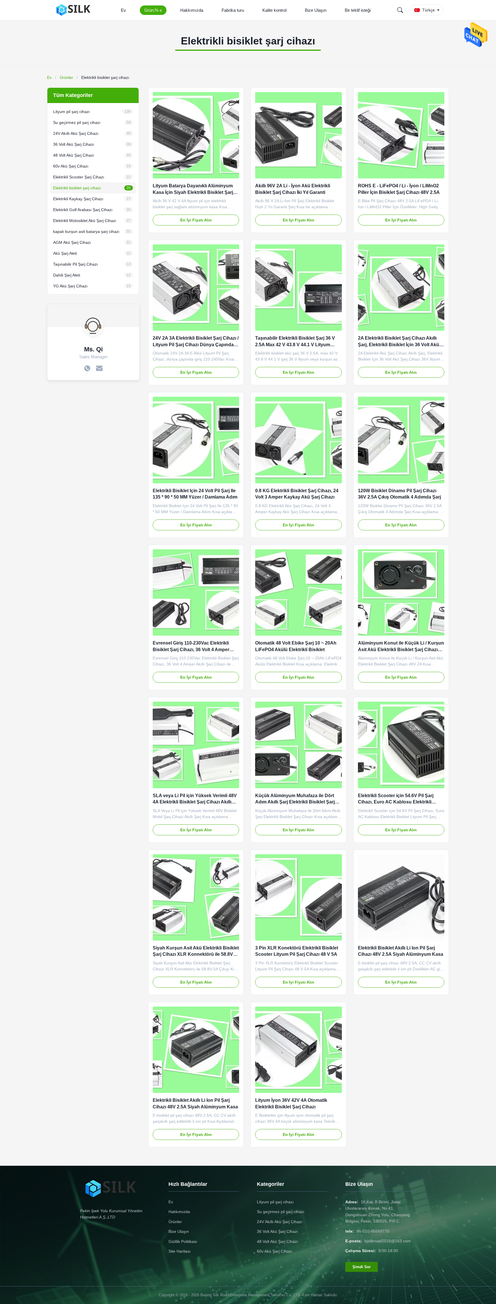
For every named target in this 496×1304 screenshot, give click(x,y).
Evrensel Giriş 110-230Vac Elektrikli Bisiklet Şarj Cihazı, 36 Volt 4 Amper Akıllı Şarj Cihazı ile (191, 649)
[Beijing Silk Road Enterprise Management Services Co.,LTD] (75, 10)
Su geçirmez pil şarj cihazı (280, 1211)
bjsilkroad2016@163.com (388, 1241)
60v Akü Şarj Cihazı (274, 1251)
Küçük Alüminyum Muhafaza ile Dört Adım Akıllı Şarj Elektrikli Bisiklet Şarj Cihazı (295, 802)
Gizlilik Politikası (182, 1241)
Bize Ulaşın (315, 10)
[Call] (87, 369)
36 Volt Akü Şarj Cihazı (277, 1231)
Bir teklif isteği (358, 10)
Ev (123, 10)
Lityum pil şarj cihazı (275, 1202)
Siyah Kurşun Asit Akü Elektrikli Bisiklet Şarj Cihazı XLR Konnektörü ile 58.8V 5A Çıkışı (196, 954)
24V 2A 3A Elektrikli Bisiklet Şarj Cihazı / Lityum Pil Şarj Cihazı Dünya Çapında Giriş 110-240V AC (196, 344)
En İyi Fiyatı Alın (196, 220)
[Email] (99, 369)
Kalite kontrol (274, 10)
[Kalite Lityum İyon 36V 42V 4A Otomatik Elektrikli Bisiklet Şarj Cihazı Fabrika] (298, 1050)
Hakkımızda (191, 10)
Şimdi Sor (361, 1267)
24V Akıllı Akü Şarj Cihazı (279, 1221)
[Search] (400, 10)
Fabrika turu (233, 10)
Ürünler (66, 77)
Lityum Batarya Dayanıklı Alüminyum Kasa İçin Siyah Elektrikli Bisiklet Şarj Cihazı (193, 192)
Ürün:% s (153, 10)
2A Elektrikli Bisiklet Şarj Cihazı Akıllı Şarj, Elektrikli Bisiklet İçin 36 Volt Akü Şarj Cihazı (398, 344)
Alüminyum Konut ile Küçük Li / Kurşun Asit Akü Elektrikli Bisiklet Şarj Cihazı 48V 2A (401, 649)
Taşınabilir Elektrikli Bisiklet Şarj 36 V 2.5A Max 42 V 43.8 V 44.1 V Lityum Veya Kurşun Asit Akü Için (295, 344)
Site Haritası (179, 1251)
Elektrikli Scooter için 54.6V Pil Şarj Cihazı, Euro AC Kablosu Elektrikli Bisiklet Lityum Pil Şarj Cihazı (395, 802)
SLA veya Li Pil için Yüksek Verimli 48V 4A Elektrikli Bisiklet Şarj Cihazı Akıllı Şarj (195, 802)
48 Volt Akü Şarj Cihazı (277, 1241)
